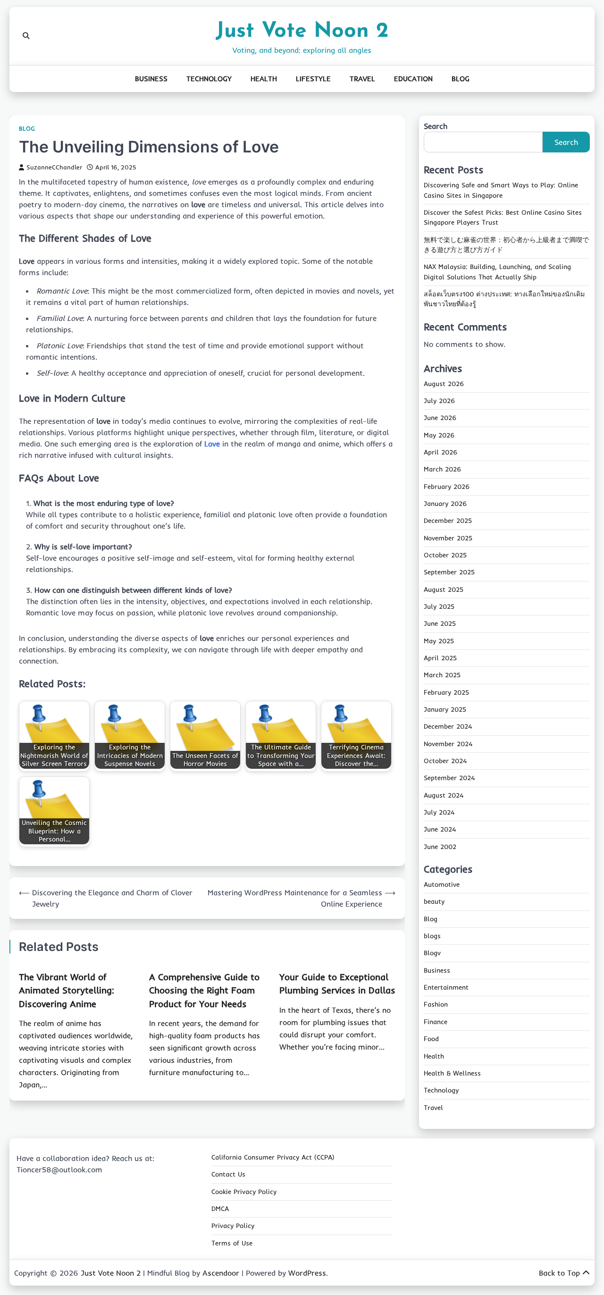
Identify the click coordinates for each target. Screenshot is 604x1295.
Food (431, 1038)
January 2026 (445, 503)
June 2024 (440, 829)
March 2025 (442, 675)
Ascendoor (220, 1273)
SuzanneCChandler (54, 167)
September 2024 (449, 778)
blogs (432, 936)
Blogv (432, 953)
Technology (209, 78)
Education (413, 78)
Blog (461, 78)
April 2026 (440, 452)
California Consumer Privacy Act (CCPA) (273, 1157)
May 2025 (439, 641)
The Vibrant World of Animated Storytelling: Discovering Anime (66, 990)
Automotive (442, 884)
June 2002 (440, 846)
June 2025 (440, 623)
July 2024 (439, 812)
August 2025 (443, 589)
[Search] (26, 36)
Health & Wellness (452, 1073)
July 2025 (439, 606)
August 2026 (444, 383)
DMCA (220, 1208)
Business (151, 78)
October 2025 (445, 555)
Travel (362, 78)
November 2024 (448, 744)
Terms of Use (231, 1243)
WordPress (307, 1273)
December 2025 (448, 520)
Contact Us (228, 1174)
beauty (434, 901)
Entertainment (446, 987)
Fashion (436, 1004)
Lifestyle (313, 78)
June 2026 (440, 417)
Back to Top (559, 1273)
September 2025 (449, 572)
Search (435, 126)
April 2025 (440, 658)
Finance (435, 1022)
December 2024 (448, 726)
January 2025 (445, 709)
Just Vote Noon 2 (302, 31)
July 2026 (439, 400)
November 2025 (448, 538)
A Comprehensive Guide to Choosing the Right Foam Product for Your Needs (204, 990)
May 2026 (439, 435)
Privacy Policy (232, 1225)
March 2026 (442, 469)
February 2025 (446, 692)
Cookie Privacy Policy (244, 1191)
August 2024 (443, 795)
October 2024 (445, 761)
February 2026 (447, 486)
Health (264, 78)
